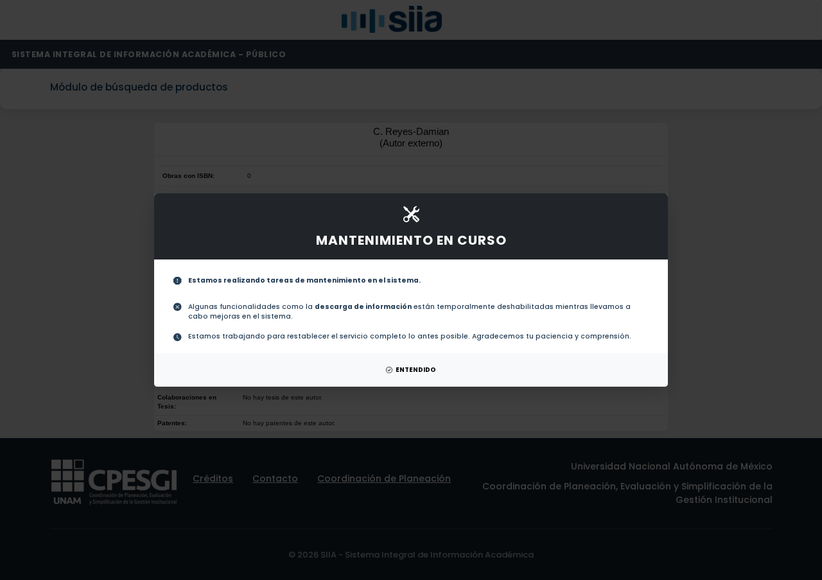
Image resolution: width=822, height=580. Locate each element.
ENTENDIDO (416, 369)
